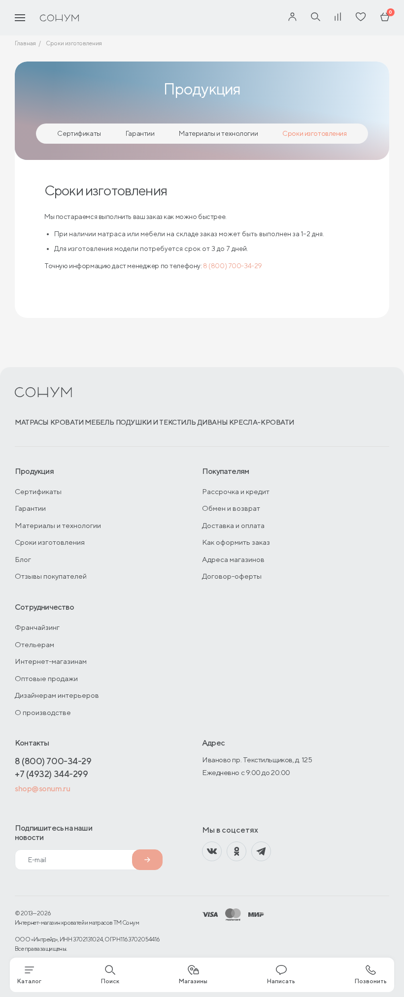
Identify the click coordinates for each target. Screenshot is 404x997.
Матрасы (32, 422)
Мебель (99, 422)
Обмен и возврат (231, 508)
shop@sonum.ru (42, 788)
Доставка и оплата (233, 525)
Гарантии (140, 133)
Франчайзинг (37, 627)
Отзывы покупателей (51, 576)
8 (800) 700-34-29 (232, 266)
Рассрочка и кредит (235, 491)
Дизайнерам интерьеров (57, 695)
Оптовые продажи (46, 678)
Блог (23, 559)
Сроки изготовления (314, 133)
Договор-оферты (232, 576)
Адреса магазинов (233, 559)
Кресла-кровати (261, 422)
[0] (384, 17)
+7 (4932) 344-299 (51, 774)
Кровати (67, 422)
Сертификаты (79, 133)
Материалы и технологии (218, 133)
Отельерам (34, 644)
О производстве (43, 712)
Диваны (213, 422)
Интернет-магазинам (51, 661)
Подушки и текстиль (156, 422)
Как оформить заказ (236, 542)
